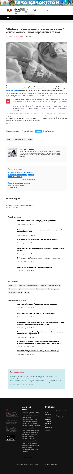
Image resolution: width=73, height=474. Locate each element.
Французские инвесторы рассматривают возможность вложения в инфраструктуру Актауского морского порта (39, 342)
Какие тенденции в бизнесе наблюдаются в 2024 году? (38, 351)
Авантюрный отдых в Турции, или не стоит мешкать (37, 304)
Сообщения (12, 289)
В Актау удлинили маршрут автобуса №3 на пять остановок (20, 185)
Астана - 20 (12, 285)
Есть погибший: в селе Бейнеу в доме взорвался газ (36, 221)
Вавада (28, 421)
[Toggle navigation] (7, 17)
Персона (43, 285)
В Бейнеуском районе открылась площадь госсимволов (38, 258)
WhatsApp (38, 131)
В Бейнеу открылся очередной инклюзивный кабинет (37, 239)
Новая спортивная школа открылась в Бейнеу (34, 267)
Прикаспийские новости (26, 289)
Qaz (23, 9)
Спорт (20, 292)
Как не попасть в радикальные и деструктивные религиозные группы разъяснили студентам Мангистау (40, 323)
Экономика (12, 292)
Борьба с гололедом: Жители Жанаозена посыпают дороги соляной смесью (21, 174)
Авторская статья (32, 285)
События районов (19, 139)
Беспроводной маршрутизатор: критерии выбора (36, 313)
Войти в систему (12, 207)
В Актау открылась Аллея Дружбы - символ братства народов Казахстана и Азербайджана (41, 333)
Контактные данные (48, 429)
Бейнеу (30, 139)
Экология (22, 285)
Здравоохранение (54, 285)
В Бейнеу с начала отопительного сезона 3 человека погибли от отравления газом (40, 231)
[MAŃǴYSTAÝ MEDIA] (9, 10)
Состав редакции (53, 289)
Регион (9, 139)
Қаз (20, 9)
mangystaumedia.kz (13, 90)
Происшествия (41, 289)
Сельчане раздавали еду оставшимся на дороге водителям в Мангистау (40, 249)
